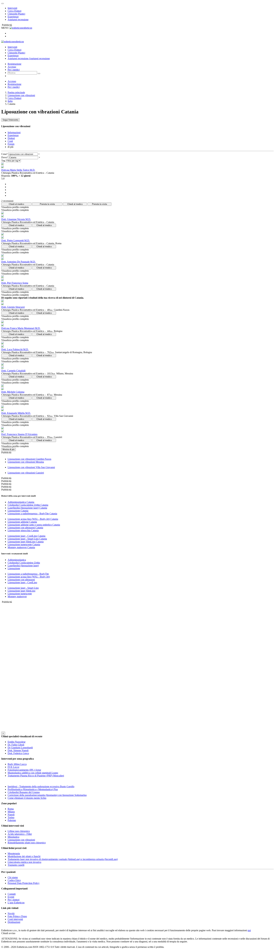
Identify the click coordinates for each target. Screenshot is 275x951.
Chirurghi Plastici (16, 13)
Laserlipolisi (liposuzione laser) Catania (27, 507)
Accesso (12, 66)
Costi (10, 141)
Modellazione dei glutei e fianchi (24, 856)
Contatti (12, 894)
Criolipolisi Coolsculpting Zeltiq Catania (28, 505)
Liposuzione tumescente (20, 593)
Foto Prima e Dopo (17, 916)
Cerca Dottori (14, 11)
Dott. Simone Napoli (18, 750)
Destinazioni (14, 922)
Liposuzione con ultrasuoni (21, 579)
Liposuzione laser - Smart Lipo (23, 588)
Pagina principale (16, 92)
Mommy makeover (17, 596)
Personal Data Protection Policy (23, 883)
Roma (11, 808)
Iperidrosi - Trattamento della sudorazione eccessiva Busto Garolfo (41, 786)
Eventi (11, 896)
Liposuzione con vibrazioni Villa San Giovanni (31, 467)
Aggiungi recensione (18, 19)
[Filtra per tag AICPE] (13, 160)
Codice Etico (14, 880)
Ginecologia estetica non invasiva (24, 862)
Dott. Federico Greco (18, 753)
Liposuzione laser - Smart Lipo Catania (27, 538)
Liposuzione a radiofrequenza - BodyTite (28, 573)
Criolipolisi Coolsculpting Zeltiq (24, 562)
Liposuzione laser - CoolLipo (22, 582)
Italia (10, 101)
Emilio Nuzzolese (16, 741)
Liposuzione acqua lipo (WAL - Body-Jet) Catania (33, 519)
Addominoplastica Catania (21, 502)
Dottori (11, 138)
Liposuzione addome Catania (22, 521)
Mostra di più (8, 449)
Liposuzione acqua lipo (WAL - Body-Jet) (29, 576)
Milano (11, 811)
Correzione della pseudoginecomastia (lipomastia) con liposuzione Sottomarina (47, 795)
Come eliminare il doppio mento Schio (27, 798)
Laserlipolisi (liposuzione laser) (23, 565)
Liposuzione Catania (18, 510)
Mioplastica (13, 837)
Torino (11, 817)
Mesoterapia (14, 853)
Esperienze (13, 16)
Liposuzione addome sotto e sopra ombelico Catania (34, 524)
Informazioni (14, 132)
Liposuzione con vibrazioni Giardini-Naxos (29, 459)
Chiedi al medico (16, 204)
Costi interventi (15, 919)
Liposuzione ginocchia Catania (23, 530)
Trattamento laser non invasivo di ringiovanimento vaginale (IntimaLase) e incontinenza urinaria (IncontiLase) (63, 859)
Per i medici (14, 69)
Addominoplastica (17, 559)
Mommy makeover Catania (21, 547)
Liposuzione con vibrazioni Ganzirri (26, 472)
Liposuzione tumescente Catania (24, 544)
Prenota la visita (47, 204)
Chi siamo (13, 877)
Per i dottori (13, 899)
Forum (11, 144)
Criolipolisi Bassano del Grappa (24, 792)
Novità (11, 913)
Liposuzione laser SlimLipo (21, 590)
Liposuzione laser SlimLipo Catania (26, 541)
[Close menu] (2, 3)
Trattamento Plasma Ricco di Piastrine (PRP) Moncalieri (36, 775)
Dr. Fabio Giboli (16, 744)
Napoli (11, 814)
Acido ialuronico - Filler (20, 834)
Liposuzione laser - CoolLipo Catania (26, 536)
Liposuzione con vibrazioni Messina (26, 462)
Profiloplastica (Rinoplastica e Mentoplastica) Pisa (33, 789)
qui (249, 930)
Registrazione (14, 64)
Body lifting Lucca (17, 764)
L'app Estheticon (16, 902)
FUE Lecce (13, 767)
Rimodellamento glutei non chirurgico (27, 842)
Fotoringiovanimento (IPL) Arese (24, 770)
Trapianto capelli (16, 865)
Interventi (12, 8)
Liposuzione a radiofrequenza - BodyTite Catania (32, 513)
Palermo (12, 820)
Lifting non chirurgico (19, 831)
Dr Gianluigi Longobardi (20, 747)
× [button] (39, 154)
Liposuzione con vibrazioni (21, 95)
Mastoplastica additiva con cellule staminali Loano (33, 772)
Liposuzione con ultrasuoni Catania (25, 527)
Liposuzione (14, 568)
